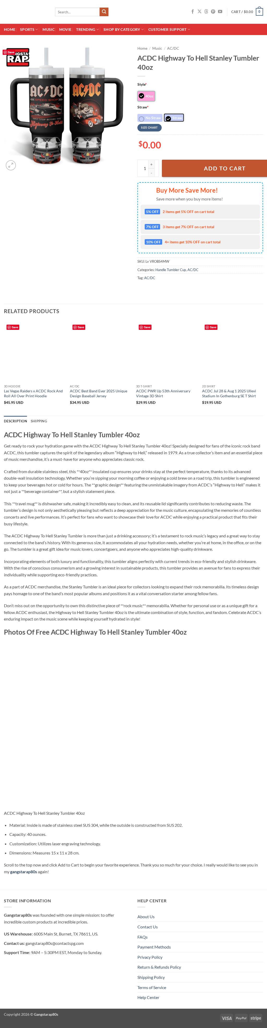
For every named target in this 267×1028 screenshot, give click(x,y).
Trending (85, 29)
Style (142, 84)
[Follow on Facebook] (193, 11)
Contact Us (147, 926)
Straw (143, 107)
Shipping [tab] (39, 421)
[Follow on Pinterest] (213, 11)
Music (48, 29)
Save (11, 52)
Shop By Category (122, 29)
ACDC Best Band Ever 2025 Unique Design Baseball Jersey (98, 393)
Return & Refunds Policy (159, 966)
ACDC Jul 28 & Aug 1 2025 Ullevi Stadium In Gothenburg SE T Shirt (229, 393)
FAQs (142, 936)
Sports (27, 29)
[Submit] (104, 12)
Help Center (148, 997)
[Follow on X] (199, 11)
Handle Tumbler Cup (170, 270)
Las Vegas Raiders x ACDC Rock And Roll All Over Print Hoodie (33, 393)
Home (9, 29)
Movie (65, 29)
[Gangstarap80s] (25, 12)
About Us (146, 916)
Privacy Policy (149, 957)
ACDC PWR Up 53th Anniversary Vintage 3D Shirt (163, 393)
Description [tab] (15, 421)
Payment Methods (154, 946)
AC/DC (173, 48)
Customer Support (167, 29)
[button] (247, 12)
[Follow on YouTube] (220, 11)
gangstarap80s (23, 871)
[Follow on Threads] (206, 11)
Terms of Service (151, 987)
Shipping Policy (151, 977)
